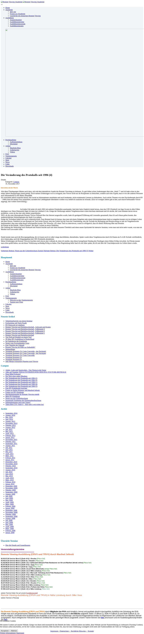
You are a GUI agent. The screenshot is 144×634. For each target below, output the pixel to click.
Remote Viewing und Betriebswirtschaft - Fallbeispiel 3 (25, 329)
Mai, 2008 (9, 524)
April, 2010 (9, 478)
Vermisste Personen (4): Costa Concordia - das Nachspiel (25, 353)
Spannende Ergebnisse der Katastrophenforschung (23, 400)
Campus (16, 182)
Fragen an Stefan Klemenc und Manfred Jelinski (22, 390)
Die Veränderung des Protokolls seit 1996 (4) (21, 384)
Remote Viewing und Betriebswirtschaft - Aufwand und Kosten (28, 327)
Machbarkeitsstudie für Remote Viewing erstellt (22, 394)
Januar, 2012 (9, 437)
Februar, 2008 (10, 531)
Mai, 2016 (9, 417)
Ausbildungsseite (31, 593)
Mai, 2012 (9, 431)
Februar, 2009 (10, 506)
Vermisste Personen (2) (13, 357)
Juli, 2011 (8, 448)
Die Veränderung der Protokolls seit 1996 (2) (21, 378)
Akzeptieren (5, 631)
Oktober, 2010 (10, 466)
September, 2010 (11, 468)
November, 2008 (11, 512)
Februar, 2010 (10, 482)
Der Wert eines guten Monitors (16, 376)
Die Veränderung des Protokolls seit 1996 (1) (21, 382)
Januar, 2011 (9, 460)
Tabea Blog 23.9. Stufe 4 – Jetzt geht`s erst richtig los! (24, 404)
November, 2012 (11, 423)
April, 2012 (9, 433)
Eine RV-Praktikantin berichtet (16, 388)
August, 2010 (10, 470)
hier (5, 620)
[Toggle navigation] (2, 4)
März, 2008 (9, 528)
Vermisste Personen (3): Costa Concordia (20, 355)
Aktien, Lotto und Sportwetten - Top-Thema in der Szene (25, 370)
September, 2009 (11, 492)
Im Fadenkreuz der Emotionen (16, 341)
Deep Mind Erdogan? (13, 374)
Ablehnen (14, 631)
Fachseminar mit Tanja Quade (16, 323)
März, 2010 (9, 480)
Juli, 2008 (8, 520)
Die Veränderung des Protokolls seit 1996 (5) (21, 386)
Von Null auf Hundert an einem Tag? (18, 337)
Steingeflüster (10, 349)
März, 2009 (9, 504)
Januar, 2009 (9, 508)
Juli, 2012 (8, 429)
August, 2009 (10, 494)
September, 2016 (11, 413)
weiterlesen (5, 247)
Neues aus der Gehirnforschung (16, 398)
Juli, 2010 (8, 472)
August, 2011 (10, 446)
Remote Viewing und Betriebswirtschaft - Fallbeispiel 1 (25, 333)
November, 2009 (11, 488)
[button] (9, 10)
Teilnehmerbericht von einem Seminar (18, 321)
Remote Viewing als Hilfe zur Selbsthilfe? (20, 347)
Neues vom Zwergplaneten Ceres (17, 343)
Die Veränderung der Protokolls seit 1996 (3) (21, 380)
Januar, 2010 (9, 484)
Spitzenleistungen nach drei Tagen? (17, 402)
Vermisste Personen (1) (13, 359)
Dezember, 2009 (11, 486)
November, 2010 (11, 464)
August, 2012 (10, 427)
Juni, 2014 (9, 419)
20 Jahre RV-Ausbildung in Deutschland (19, 339)
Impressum (20, 633)
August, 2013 (10, 421)
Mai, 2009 (9, 500)
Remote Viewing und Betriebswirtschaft (19, 335)
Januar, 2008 (9, 533)
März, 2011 (9, 456)
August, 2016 (10, 415)
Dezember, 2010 (11, 462)
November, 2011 (11, 439)
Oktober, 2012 (10, 425)
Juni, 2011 (9, 450)
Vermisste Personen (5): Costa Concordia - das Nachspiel (25, 351)
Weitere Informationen (8, 633)
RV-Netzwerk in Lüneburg (15, 325)
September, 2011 (11, 444)
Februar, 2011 (10, 458)
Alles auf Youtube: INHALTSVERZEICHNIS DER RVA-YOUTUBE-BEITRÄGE (35, 372)
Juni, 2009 (9, 498)
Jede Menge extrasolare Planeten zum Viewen (21, 361)
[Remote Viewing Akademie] (22, 2)
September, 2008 (11, 516)
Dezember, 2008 (11, 510)
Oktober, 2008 (10, 514)
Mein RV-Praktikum (12, 396)
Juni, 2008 (9, 522)
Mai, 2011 (9, 452)
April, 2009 (9, 502)
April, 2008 (9, 526)
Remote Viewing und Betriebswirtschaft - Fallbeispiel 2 (25, 331)
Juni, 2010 (9, 474)
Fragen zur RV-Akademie (14, 392)
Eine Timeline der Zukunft (14, 345)
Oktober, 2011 (10, 442)
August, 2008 (10, 518)
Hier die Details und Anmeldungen (17, 545)
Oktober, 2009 (10, 490)
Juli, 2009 (8, 496)
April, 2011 (9, 454)
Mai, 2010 (9, 476)
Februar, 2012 (10, 435)
